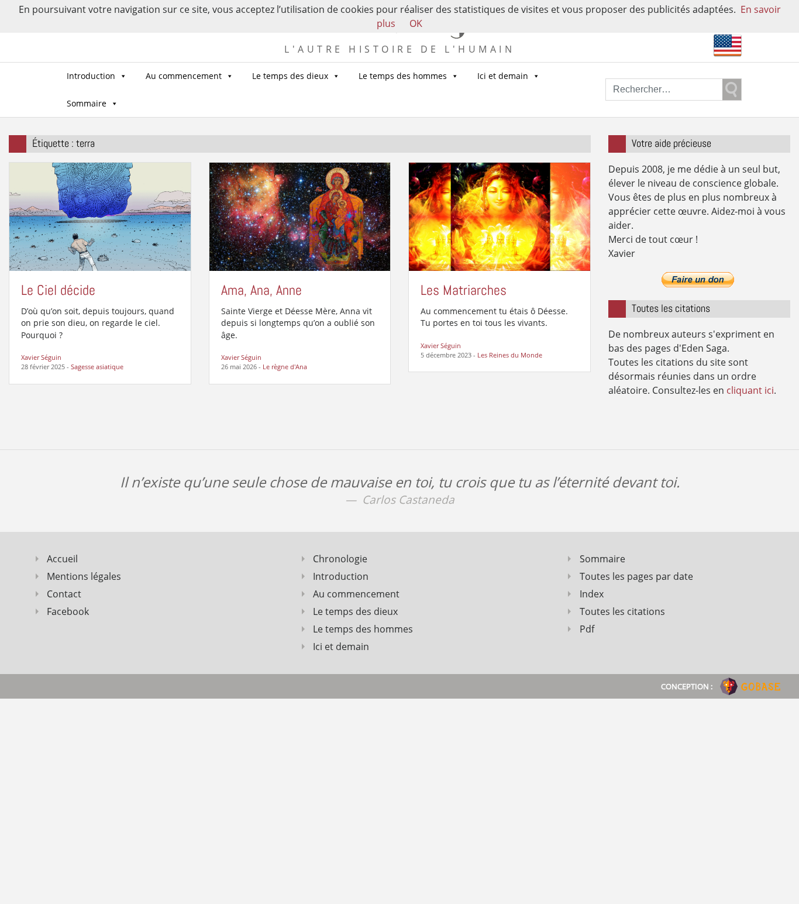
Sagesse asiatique (97, 366)
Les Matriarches (464, 290)
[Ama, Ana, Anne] (300, 215)
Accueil (62, 558)
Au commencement (184, 75)
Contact (64, 593)
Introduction (91, 75)
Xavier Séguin (41, 357)
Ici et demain (502, 75)
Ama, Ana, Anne (261, 290)
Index (592, 593)
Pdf (587, 629)
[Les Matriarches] (499, 215)
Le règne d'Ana (285, 366)
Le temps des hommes (403, 75)
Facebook (68, 611)
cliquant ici (750, 390)
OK (415, 23)
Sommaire (86, 103)
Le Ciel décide (58, 290)
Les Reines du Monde (509, 354)
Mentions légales (84, 576)
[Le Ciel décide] (100, 215)
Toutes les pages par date (636, 576)
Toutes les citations (622, 611)
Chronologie (340, 558)
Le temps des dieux (290, 75)
